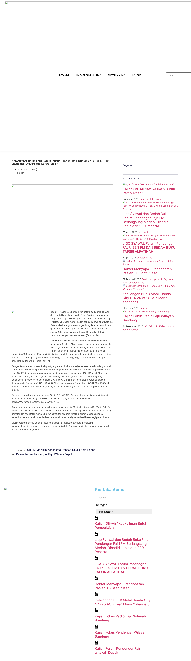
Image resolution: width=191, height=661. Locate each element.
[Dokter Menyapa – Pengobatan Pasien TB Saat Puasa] (150, 264)
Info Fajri (144, 199)
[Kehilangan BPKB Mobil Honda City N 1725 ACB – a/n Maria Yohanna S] (150, 289)
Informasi (143, 232)
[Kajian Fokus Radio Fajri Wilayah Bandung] (146, 311)
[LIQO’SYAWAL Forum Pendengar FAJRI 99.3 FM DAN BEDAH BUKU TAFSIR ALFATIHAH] (150, 238)
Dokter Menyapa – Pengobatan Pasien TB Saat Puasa (147, 271)
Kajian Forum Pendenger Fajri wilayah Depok (118, 650)
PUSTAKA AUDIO (116, 75)
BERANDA (64, 75)
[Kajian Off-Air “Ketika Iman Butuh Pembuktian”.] (148, 184)
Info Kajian (155, 199)
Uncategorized (144, 257)
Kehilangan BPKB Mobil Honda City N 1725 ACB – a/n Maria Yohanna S (147, 298)
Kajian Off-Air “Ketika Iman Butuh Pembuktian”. (149, 191)
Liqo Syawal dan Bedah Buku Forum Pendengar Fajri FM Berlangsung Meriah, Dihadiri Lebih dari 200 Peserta (146, 220)
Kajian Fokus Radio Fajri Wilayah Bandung (148, 318)
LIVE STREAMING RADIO (88, 75)
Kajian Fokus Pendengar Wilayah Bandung (121, 634)
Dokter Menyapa (150, 279)
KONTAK (136, 75)
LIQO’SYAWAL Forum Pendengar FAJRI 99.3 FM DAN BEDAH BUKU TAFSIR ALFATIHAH (149, 247)
